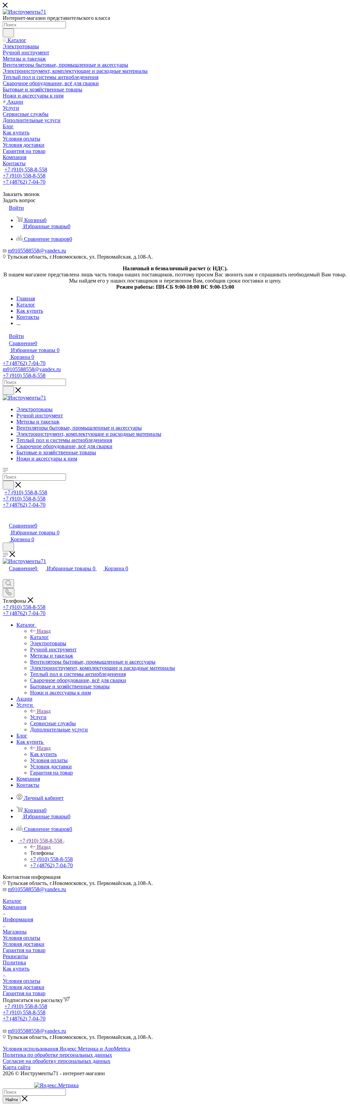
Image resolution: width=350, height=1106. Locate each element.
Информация (18, 919)
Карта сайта (16, 1067)
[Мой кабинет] (6, 518)
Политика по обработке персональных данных (57, 1055)
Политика (14, 962)
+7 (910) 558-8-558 (25, 169)
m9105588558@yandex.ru (37, 250)
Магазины (15, 932)
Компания (14, 907)
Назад (44, 631)
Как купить (43, 754)
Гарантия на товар (24, 950)
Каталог (39, 637)
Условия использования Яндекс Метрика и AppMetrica (66, 1049)
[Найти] (8, 32)
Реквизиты (15, 956)
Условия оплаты (21, 938)
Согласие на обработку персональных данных (56, 1061)
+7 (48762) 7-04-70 (24, 182)
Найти (11, 1099)
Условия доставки (23, 944)
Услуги (38, 717)
